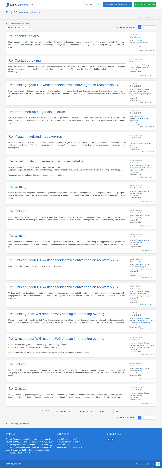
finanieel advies (142, 42)
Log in (97, 4)
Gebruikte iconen (63, 445)
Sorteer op (45, 410)
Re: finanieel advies (23, 36)
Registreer (88, 4)
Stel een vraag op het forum (145, 4)
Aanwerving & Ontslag (141, 65)
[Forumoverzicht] (17, 5)
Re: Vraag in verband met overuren (35, 136)
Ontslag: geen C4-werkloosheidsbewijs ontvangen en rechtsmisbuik (140, 94)
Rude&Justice (137, 35)
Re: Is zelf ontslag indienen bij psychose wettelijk (45, 161)
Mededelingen (138, 116)
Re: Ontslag (17, 187)
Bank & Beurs (138, 40)
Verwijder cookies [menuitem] (150, 464)
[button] (154, 27)
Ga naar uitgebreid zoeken (18, 24)
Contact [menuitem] (139, 464)
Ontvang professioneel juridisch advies (117, 4)
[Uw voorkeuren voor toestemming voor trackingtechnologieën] (158, 464)
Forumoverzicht (146, 17)
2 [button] (143, 27)
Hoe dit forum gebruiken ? (67, 439)
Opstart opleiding (142, 67)
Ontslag (139, 193)
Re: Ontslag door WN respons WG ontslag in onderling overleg (56, 314)
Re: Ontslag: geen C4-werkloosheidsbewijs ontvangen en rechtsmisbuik (63, 85)
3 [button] (146, 27)
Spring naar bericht (146, 51)
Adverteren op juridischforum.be (69, 447)
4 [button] (150, 27)
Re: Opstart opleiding (24, 60)
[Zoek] (30, 27)
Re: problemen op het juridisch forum (36, 112)
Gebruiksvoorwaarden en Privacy (70, 442)
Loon (136, 141)
